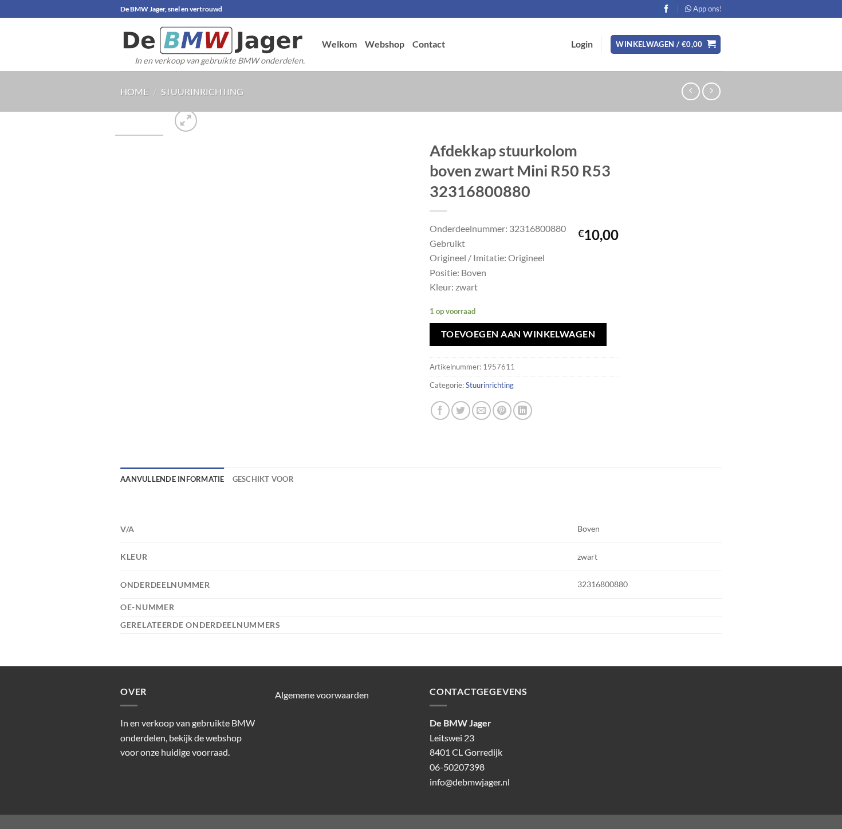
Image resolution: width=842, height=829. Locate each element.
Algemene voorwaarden (322, 694)
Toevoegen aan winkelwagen (518, 334)
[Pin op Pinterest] (502, 410)
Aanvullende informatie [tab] (172, 479)
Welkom (339, 43)
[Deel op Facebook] (440, 410)
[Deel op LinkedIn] (522, 410)
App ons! (706, 8)
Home (134, 91)
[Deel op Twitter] (460, 410)
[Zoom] (186, 120)
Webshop (384, 43)
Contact (428, 43)
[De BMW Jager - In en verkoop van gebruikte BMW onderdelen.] (212, 40)
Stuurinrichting (202, 91)
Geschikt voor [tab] (263, 479)
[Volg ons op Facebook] (666, 8)
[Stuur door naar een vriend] (481, 410)
